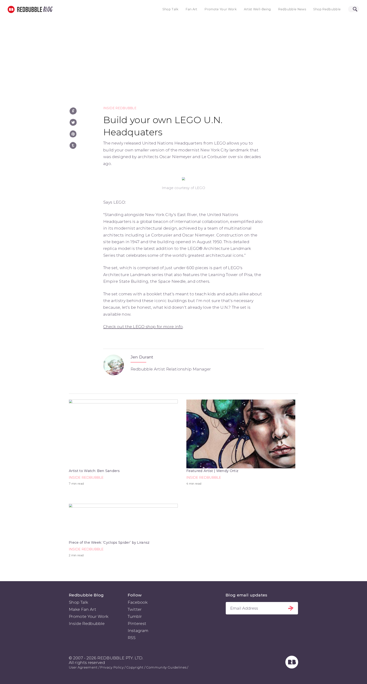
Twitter (135, 609)
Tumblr (135, 616)
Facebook (138, 602)
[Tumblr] (73, 145)
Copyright (135, 667)
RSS (132, 637)
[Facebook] (73, 111)
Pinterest (137, 623)
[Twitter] (73, 122)
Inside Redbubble (119, 108)
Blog (47, 9)
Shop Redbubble (327, 9)
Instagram (138, 630)
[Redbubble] (291, 667)
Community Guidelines (166, 667)
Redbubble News (292, 9)
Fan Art (191, 9)
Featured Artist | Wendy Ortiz (212, 471)
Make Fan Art (82, 609)
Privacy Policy (111, 667)
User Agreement (83, 667)
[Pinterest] (73, 134)
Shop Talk (170, 9)
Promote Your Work (221, 9)
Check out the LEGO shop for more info (143, 326)
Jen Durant (142, 357)
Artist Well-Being (257, 9)
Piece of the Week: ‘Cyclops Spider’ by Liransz (109, 542)
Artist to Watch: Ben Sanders (94, 471)
